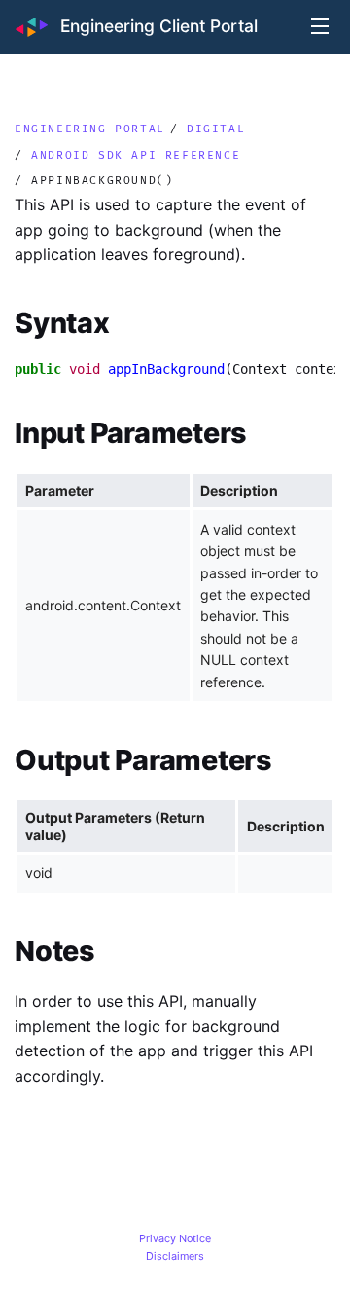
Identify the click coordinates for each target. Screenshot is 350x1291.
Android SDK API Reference (135, 154)
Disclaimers (175, 1256)
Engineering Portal (90, 127)
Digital (216, 127)
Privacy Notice (175, 1238)
